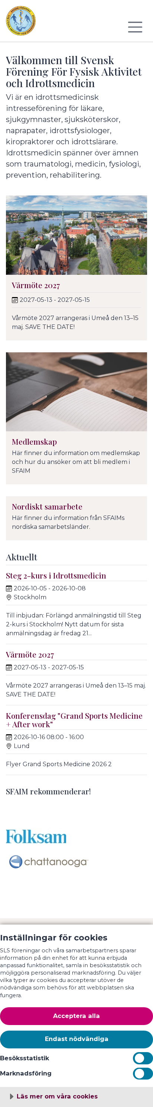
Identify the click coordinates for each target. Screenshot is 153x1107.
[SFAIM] (50, 24)
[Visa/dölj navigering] (135, 27)
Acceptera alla (76, 1015)
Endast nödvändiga (76, 1038)
